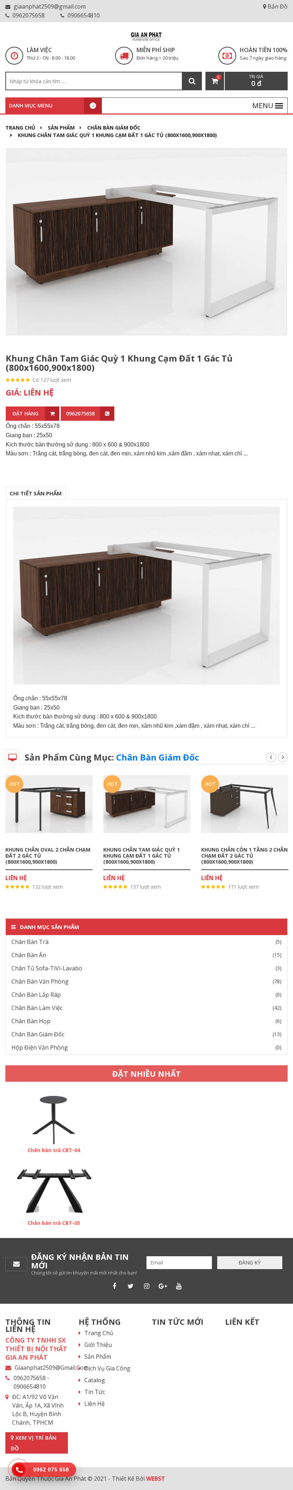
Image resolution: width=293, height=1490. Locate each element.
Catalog (94, 1380)
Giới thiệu (98, 1345)
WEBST (155, 1479)
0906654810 (83, 15)
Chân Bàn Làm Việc (37, 1008)
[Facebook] (114, 1285)
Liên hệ (94, 1404)
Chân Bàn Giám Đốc (113, 127)
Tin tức (94, 1392)
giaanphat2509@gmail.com (49, 6)
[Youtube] (178, 1285)
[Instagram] (146, 1285)
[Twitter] (130, 1285)
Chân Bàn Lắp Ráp (36, 995)
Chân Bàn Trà (30, 942)
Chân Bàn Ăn (28, 955)
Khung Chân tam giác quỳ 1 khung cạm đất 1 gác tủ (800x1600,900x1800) (141, 855)
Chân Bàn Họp (30, 1021)
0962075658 (28, 15)
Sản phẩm (61, 127)
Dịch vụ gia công (107, 1368)
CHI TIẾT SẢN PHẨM (36, 493)
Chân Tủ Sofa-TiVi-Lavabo (46, 968)
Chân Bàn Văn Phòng (40, 981)
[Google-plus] (162, 1285)
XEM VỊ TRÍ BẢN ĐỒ (33, 1443)
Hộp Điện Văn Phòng (39, 1047)
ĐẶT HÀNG (26, 413)
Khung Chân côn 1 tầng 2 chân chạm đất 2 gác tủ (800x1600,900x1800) (244, 855)
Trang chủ (20, 127)
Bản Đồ (277, 6)
